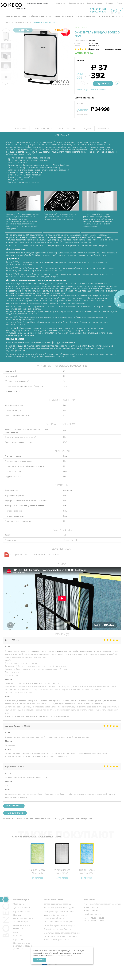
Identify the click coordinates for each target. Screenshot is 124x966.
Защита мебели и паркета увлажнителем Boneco (55, 916)
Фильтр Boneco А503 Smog (62, 871)
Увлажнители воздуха (16, 16)
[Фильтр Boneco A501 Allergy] (86, 853)
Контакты (17, 935)
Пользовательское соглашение (21, 926)
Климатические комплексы (59, 16)
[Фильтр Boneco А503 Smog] (62, 853)
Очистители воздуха (85, 16)
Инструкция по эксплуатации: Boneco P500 (34, 554)
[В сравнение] (117, 84)
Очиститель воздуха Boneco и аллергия (62, 933)
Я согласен (40, 960)
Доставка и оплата (21, 907)
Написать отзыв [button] (15, 813)
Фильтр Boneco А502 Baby (37, 871)
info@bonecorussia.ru (93, 914)
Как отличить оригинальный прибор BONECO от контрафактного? (60, 938)
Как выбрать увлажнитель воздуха (59, 925)
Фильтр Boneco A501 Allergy (87, 871)
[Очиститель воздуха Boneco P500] (6, 36)
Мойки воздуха (36, 16)
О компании (18, 904)
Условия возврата (21, 921)
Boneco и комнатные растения (57, 904)
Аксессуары (117, 16)
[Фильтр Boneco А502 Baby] (37, 853)
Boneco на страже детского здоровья (60, 907)
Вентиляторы (103, 16)
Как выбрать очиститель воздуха (58, 921)
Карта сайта (18, 939)
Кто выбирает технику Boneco (57, 929)
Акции (16, 932)
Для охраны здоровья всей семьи (59, 911)
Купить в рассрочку (99, 90)
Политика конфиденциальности (23, 916)
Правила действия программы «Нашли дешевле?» (22, 946)
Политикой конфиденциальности (59, 955)
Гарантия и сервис (21, 911)
